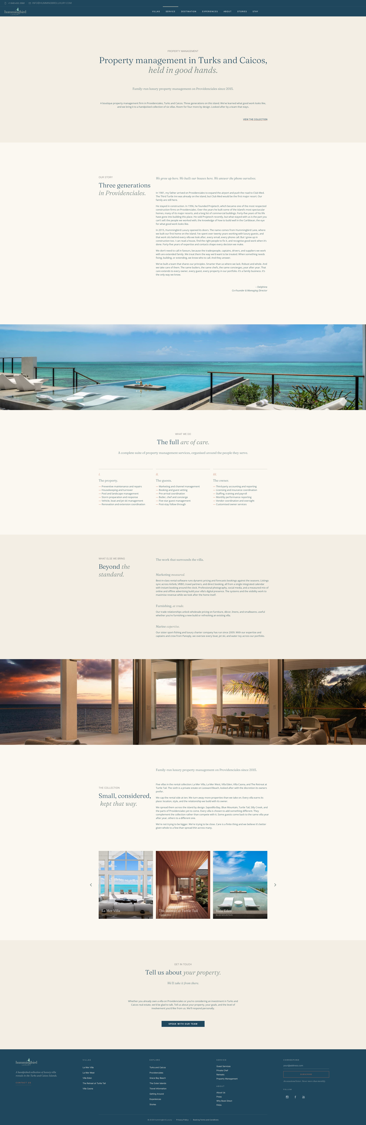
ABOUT (228, 11)
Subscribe (306, 1074)
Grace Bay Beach (158, 1078)
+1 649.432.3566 (16, 3)
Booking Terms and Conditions (206, 1120)
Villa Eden (224, 911)
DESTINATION (188, 11)
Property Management (227, 1078)
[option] (125, 884)
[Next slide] (275, 884)
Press (219, 1096)
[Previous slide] (90, 884)
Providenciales (156, 1072)
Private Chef (222, 1070)
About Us (220, 1092)
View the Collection (255, 119)
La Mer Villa (111, 911)
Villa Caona (88, 1088)
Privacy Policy (182, 1120)
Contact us (23, 1083)
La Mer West (89, 1072)
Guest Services (223, 1066)
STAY (255, 11)
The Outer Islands (158, 1083)
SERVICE (170, 11)
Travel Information (158, 1088)
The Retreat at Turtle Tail (178, 911)
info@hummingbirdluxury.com (52, 3)
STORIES (242, 11)
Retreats (220, 1074)
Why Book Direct (224, 1101)
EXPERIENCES (210, 11)
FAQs (218, 1105)
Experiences (155, 1099)
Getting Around (157, 1094)
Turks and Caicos (158, 1067)
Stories (153, 1104)
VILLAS (156, 11)
